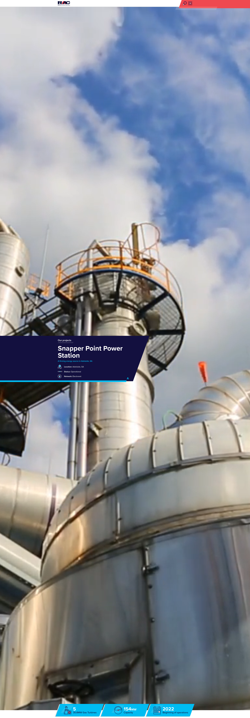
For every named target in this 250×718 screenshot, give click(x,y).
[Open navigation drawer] (190, 3)
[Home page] (64, 3)
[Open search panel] (185, 3)
